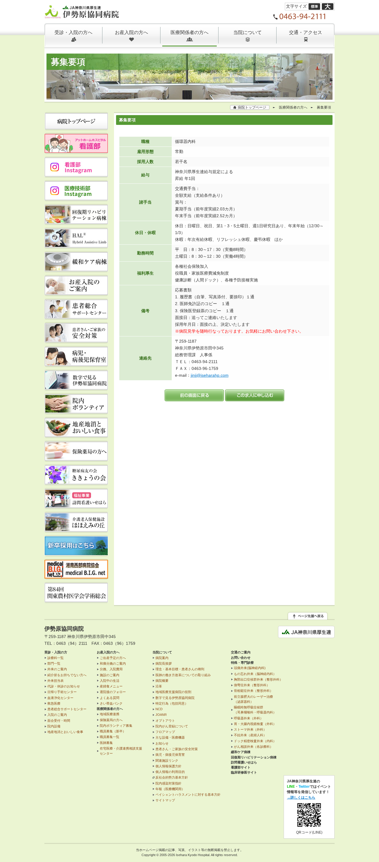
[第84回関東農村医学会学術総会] (76, 600)
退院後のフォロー (113, 692)
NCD (159, 709)
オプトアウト (165, 720)
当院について (247, 32)
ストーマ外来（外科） (250, 729)
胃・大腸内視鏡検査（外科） (255, 724)
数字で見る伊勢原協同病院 (175, 698)
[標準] (314, 6)
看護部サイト (240, 767)
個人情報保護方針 (168, 766)
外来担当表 (55, 680)
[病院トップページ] (76, 127)
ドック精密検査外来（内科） (255, 741)
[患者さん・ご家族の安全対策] (76, 340)
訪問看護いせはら (244, 762)
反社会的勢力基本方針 (171, 777)
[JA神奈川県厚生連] (306, 634)
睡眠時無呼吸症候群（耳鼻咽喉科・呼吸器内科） (255, 709)
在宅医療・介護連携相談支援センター (121, 751)
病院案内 (161, 658)
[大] (327, 6)
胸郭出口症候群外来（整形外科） (258, 679)
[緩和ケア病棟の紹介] (76, 269)
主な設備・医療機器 (170, 737)
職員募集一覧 (109, 737)
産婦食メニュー (111, 686)
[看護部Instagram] (76, 174)
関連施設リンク (166, 760)
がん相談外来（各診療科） (253, 746)
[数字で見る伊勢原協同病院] (76, 387)
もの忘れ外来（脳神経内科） (255, 674)
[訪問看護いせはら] (76, 506)
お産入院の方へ (131, 32)
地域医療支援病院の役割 (173, 692)
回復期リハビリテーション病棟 (254, 757)
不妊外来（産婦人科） (250, 735)
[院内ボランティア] (76, 411)
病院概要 (161, 680)
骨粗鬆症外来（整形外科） (253, 690)
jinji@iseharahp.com (210, 375)
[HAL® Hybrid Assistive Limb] (76, 245)
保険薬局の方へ (111, 720)
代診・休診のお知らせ (63, 686)
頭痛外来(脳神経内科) (250, 668)
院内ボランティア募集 (116, 725)
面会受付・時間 (58, 720)
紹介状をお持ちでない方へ (66, 675)
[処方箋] (76, 458)
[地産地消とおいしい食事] (76, 435)
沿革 (158, 686)
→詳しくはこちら (301, 797)
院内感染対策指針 (168, 783)
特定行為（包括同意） (171, 703)
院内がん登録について (171, 726)
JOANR (161, 714)
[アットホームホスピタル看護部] (76, 151)
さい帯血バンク (111, 703)
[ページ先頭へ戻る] (308, 616)
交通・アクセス (305, 32)
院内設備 (53, 726)
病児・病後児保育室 (170, 754)
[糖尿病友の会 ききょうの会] (76, 482)
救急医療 (53, 703)
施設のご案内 (109, 675)
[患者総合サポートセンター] (76, 316)
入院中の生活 (109, 680)
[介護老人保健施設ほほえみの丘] (76, 529)
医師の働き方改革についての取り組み (183, 675)
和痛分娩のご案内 (113, 663)
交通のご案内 (240, 652)
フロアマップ (165, 732)
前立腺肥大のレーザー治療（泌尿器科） (253, 699)
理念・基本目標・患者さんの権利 (179, 669)
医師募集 (106, 743)
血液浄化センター (60, 698)
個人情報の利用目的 (170, 772)
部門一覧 (53, 663)
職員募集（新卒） (113, 731)
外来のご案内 (57, 669)
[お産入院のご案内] (76, 293)
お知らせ (161, 743)
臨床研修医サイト (244, 772)
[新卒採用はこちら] (76, 553)
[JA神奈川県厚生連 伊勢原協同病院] (82, 14)
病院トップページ (252, 107)
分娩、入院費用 (111, 669)
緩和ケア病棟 (240, 752)
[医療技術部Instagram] (76, 198)
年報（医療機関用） (170, 789)
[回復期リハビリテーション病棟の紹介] (76, 222)
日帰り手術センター (62, 692)
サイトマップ (165, 800)
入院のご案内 (57, 714)
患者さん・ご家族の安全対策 (176, 749)
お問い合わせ (240, 657)
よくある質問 (109, 698)
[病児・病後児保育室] (76, 364)
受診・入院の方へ (73, 32)
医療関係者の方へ (189, 32)
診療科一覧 (55, 658)
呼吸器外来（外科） (248, 718)
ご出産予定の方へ (113, 658)
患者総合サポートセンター (66, 709)
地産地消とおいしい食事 (65, 732)
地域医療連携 (109, 714)
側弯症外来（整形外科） (252, 685)
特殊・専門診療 (242, 662)
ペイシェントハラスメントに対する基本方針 (188, 794)
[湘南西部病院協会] (76, 576)
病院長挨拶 (163, 663)
